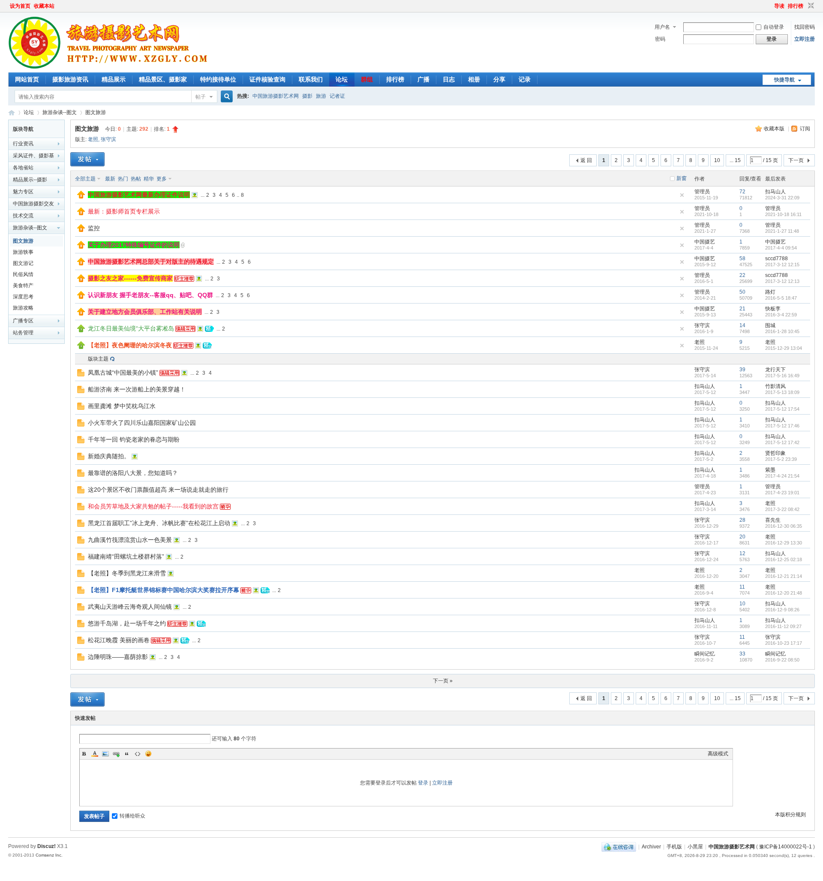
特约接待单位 (218, 79)
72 (742, 192)
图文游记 (23, 263)
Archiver (651, 847)
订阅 (805, 129)
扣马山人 (775, 192)
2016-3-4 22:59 (781, 314)
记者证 (337, 96)
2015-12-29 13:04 (783, 348)
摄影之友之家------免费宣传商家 (130, 278)
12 (742, 553)
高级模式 (718, 754)
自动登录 (773, 27)
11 (742, 587)
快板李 (773, 309)
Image (105, 753)
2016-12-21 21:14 (783, 576)
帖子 (200, 97)
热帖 (136, 179)
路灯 (770, 292)
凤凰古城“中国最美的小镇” (123, 372)
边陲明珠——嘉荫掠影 (118, 656)
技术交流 (23, 216)
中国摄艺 (704, 242)
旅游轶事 (23, 252)
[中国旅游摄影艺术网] (110, 67)
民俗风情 (23, 274)
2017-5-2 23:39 (781, 459)
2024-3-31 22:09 (782, 197)
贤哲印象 (775, 453)
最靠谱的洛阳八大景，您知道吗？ (133, 472)
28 (742, 520)
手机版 (674, 847)
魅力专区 (23, 192)
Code (137, 753)
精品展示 (114, 79)
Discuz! (46, 846)
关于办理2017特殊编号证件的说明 (134, 244)
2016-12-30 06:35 (783, 526)
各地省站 (23, 168)
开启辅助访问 (770, 6)
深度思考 (23, 297)
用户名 (662, 27)
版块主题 (98, 359)
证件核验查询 (267, 79)
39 (742, 370)
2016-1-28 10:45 (782, 331)
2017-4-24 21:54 (782, 475)
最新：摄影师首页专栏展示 (124, 211)
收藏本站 (44, 6)
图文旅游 (95, 112)
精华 (149, 179)
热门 (123, 179)
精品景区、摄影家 (163, 79)
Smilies (148, 753)
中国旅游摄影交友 (33, 204)
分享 (499, 79)
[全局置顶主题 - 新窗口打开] (81, 197)
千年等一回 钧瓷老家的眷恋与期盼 (134, 439)
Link (116, 753)
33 (742, 654)
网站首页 (27, 79)
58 (742, 259)
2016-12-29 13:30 (783, 542)
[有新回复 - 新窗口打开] (80, 375)
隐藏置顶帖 (682, 195)
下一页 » (443, 681)
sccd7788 (776, 259)
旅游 (321, 96)
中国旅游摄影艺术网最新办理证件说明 (139, 194)
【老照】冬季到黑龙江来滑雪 (127, 573)
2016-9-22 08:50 (782, 659)
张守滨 (108, 139)
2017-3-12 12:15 (782, 264)
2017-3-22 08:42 (782, 509)
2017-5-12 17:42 (782, 442)
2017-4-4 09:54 (781, 247)
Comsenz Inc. (49, 855)
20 (742, 537)
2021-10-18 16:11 (783, 214)
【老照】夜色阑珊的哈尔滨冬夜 (130, 345)
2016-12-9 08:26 (782, 609)
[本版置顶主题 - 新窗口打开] (81, 331)
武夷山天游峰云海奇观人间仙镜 (130, 606)
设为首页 (20, 6)
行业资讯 (23, 144)
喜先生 (773, 520)
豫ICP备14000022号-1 (785, 847)
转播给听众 (132, 816)
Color (94, 753)
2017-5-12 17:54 (782, 409)
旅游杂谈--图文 (59, 112)
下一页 (796, 160)
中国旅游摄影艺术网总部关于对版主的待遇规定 (151, 261)
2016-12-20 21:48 (783, 592)
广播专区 (23, 321)
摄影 (307, 96)
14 (742, 325)
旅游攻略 (23, 308)
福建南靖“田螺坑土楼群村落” (126, 556)
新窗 (681, 178)
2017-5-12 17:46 (782, 425)
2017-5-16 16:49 (782, 375)
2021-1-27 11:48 (782, 231)
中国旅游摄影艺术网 (275, 96)
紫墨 (770, 470)
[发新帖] (87, 159)
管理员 (702, 192)
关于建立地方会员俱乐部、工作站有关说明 (145, 311)
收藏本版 (775, 129)
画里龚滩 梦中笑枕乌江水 (122, 406)
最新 (110, 179)
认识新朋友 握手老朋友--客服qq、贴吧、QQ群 (150, 295)
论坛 (342, 79)
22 (742, 275)
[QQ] (618, 847)
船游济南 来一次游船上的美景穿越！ (137, 389)
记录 (525, 79)
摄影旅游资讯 (70, 79)
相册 (474, 79)
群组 (367, 79)
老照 (93, 139)
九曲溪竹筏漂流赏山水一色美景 (130, 539)
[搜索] (225, 97)
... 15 (735, 160)
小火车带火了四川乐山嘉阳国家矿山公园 (142, 422)
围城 (770, 325)
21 (742, 309)
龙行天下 (775, 370)
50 (742, 292)
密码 (660, 39)
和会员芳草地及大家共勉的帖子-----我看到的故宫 (153, 506)
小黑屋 (695, 847)
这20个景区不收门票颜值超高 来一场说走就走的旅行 (158, 489)
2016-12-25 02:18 (783, 559)
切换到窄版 (810, 6)
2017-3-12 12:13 (782, 281)
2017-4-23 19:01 (782, 492)
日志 (449, 79)
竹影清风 (775, 386)
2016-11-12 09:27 (783, 626)
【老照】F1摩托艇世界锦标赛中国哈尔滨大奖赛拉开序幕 (163, 589)
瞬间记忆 (704, 654)
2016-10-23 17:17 (783, 643)
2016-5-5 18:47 (781, 298)
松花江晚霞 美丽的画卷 (119, 640)
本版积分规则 (790, 815)
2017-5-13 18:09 (782, 392)
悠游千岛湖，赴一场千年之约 (127, 623)
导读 (779, 6)
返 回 (586, 160)
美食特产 (23, 286)
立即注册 (804, 39)
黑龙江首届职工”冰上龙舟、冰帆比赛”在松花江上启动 (159, 523)
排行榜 (795, 6)
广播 (424, 79)
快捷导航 (784, 80)
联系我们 (311, 79)
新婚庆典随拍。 (109, 456)
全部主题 (85, 179)
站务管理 (23, 333)
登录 (423, 783)
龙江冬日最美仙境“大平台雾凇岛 (131, 328)
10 (717, 160)
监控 (94, 228)
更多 (161, 179)
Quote (127, 753)
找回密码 (804, 27)
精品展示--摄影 (30, 180)
